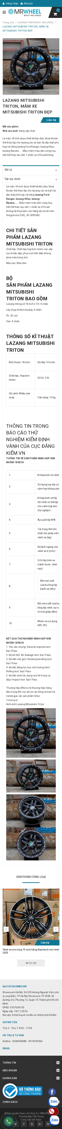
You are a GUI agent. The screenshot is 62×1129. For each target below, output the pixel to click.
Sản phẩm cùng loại (31, 876)
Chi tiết (32, 963)
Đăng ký (28, 3)
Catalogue (12, 700)
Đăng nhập (12, 3)
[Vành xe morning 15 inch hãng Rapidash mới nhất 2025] (31, 917)
